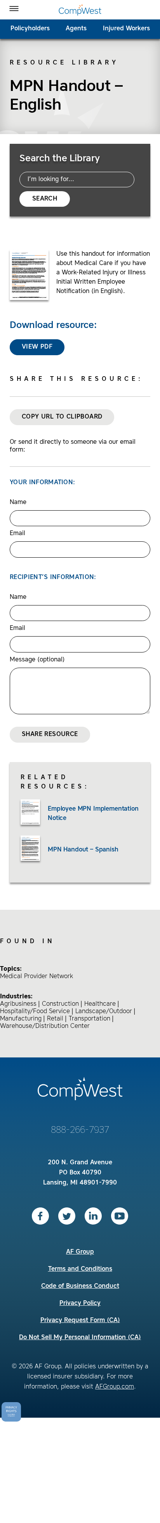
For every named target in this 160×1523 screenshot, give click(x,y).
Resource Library (64, 63)
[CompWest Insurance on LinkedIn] (93, 1216)
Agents (76, 29)
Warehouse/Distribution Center (45, 1026)
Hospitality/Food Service (35, 1011)
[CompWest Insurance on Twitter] (66, 1216)
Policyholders (30, 29)
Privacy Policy (80, 1303)
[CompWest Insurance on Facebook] (40, 1216)
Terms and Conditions (80, 1269)
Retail (55, 1019)
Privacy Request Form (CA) (80, 1320)
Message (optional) (37, 660)
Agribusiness (18, 1004)
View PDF (37, 347)
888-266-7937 (80, 1130)
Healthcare (100, 1004)
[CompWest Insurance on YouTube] (119, 1216)
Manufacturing (21, 1019)
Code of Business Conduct (80, 1286)
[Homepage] (80, 10)
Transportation (89, 1019)
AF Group (80, 1252)
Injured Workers (126, 29)
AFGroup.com (114, 1387)
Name (18, 502)
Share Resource (50, 734)
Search (44, 199)
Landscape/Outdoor (103, 1011)
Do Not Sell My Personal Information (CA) (80, 1338)
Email (17, 533)
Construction (60, 1004)
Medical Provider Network (36, 976)
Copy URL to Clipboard (62, 417)
